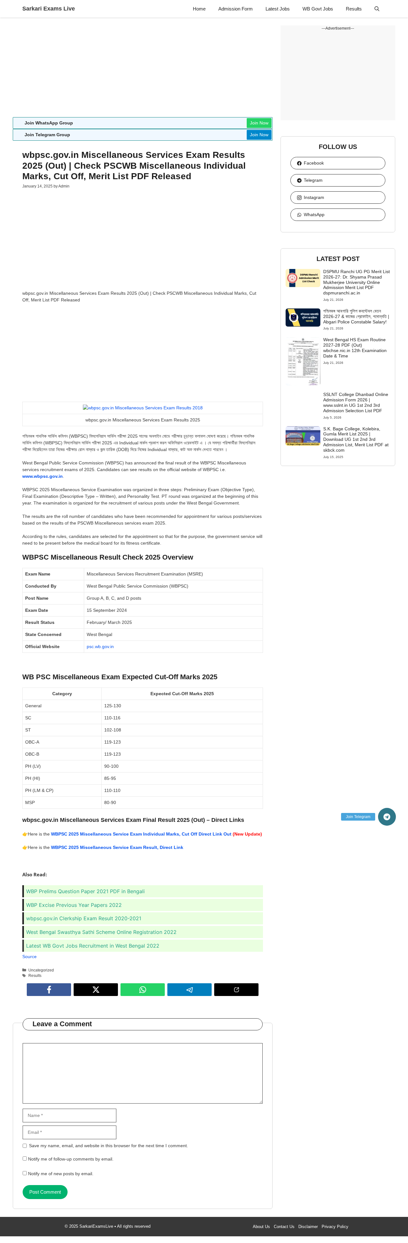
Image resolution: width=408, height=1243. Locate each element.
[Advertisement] (143, 70)
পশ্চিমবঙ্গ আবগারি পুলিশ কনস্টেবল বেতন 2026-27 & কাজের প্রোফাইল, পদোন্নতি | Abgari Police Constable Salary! (356, 316)
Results (354, 8)
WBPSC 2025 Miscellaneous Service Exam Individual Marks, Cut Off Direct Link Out (141, 834)
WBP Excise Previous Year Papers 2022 (74, 905)
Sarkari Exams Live (48, 8)
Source (29, 956)
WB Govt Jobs (317, 8)
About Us (261, 1226)
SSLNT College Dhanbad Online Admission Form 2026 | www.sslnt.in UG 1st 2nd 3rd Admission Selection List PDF (355, 402)
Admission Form (235, 8)
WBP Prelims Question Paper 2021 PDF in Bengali (85, 891)
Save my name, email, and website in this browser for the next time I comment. (108, 1145)
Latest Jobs (278, 8)
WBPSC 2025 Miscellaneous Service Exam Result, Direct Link (117, 847)
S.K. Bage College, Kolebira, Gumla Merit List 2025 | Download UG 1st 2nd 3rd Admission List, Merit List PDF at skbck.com (356, 439)
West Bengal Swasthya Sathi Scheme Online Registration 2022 (101, 932)
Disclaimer (308, 1226)
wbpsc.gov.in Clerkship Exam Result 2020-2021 (83, 918)
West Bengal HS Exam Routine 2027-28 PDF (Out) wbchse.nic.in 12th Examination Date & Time (355, 347)
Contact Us (284, 1226)
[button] (377, 9)
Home (199, 8)
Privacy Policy (335, 1226)
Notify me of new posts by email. (60, 1173)
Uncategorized (41, 970)
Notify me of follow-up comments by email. (70, 1159)
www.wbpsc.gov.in (42, 476)
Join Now (259, 122)
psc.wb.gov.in (100, 646)
